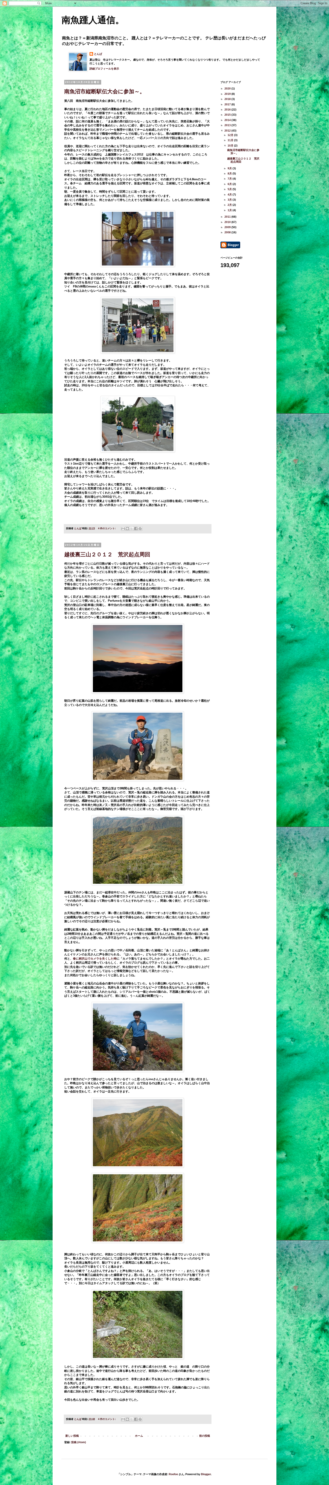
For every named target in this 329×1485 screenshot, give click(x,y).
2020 (227, 88)
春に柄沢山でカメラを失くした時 (95, 958)
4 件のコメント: (107, 528)
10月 (231, 145)
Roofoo (173, 1474)
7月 (230, 178)
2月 (230, 204)
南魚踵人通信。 (93, 20)
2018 (227, 99)
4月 (230, 194)
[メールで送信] (123, 528)
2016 (227, 109)
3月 (230, 199)
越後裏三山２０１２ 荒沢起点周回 (107, 554)
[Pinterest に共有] (140, 528)
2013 (227, 125)
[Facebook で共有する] (136, 528)
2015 (227, 114)
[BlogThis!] (127, 528)
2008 (227, 232)
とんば (98, 53)
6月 (230, 184)
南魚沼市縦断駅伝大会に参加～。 (104, 91)
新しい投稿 (72, 1435)
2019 (227, 94)
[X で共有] (131, 528)
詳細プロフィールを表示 (104, 68)
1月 (230, 210)
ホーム (139, 1435)
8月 (230, 173)
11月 (231, 140)
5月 (230, 189)
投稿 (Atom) (78, 1442)
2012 (227, 130)
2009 (227, 227)
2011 (227, 216)
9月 (230, 168)
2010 (227, 222)
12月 (231, 135)
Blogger (206, 1474)
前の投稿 (204, 1435)
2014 (227, 120)
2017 (227, 104)
